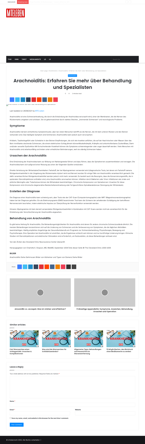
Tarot (24, 59)
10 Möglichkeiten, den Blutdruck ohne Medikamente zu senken (119, 350)
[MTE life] (15, 13)
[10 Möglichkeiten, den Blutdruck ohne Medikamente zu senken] (120, 338)
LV (50, 59)
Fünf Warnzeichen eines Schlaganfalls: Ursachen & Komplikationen (21, 351)
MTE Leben (39, 111)
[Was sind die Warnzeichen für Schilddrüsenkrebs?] (56, 338)
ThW (9, 59)
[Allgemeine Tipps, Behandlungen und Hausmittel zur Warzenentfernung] (88, 338)
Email (12, 410)
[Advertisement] (72, 39)
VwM (16, 59)
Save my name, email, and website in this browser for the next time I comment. (40, 418)
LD (45, 59)
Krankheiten (53, 71)
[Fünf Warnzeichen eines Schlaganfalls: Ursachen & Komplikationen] (24, 338)
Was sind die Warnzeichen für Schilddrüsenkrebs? (54, 350)
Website (78, 410)
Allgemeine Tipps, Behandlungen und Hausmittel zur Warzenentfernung (87, 351)
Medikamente (35, 59)
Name (12, 401)
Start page (44, 71)
